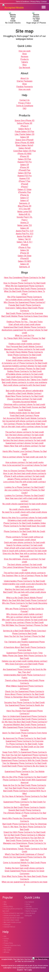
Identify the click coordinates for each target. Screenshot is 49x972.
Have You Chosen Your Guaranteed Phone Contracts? (24, 712)
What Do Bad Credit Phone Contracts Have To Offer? (24, 292)
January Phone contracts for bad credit (24, 479)
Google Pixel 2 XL (24, 217)
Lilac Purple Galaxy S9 (24, 134)
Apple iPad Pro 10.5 (24, 233)
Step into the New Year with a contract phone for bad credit (24, 554)
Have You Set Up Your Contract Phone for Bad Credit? (24, 637)
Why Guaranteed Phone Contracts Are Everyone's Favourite (24, 728)
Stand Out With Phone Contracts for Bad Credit (25, 832)
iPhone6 (24, 244)
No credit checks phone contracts (24, 509)
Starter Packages (24, 81)
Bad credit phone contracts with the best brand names (24, 386)
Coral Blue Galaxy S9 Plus (24, 151)
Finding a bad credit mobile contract (24, 344)
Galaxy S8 (24, 137)
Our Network (24, 67)
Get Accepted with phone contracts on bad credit (24, 421)
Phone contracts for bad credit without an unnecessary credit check (24, 538)
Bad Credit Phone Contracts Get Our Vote (24, 840)
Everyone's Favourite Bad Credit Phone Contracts (24, 719)
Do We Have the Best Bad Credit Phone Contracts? (24, 722)
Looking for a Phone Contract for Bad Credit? (25, 487)
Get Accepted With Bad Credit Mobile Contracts (24, 418)
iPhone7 (24, 187)
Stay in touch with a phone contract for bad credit (24, 551)
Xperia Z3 (24, 222)
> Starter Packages (30, 911)
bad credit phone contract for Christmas (24, 377)
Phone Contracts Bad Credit (24, 633)
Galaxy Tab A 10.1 (24, 242)
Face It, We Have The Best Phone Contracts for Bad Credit (24, 828)
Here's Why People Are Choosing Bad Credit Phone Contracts (24, 819)
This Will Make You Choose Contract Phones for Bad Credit (24, 626)
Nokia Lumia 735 (24, 225)
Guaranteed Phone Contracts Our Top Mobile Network (24, 772)
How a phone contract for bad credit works (24, 462)
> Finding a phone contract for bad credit (12, 910)
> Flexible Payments (31, 909)
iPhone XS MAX (24, 153)
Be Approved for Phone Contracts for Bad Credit (24, 738)
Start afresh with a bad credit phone (25, 324)
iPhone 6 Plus (24, 247)
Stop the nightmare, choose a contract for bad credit (24, 560)
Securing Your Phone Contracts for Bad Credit (24, 702)
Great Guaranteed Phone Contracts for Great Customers (24, 872)
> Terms (5, 941)
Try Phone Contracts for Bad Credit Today (24, 744)
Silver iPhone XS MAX (24, 142)
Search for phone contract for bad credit (24, 545)
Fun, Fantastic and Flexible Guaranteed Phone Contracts (24, 643)
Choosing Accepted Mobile (25, 402)
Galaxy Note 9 (24, 129)
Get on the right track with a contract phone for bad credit (24, 427)
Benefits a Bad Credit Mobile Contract (24, 393)
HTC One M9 (24, 209)
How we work (25, 51)
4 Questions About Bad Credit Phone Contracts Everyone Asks (24, 648)
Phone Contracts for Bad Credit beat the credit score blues (24, 527)
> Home (27, 904)
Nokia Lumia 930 (24, 211)
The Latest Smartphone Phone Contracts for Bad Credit (24, 568)
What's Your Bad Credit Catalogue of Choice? (24, 854)
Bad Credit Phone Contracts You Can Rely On (24, 838)
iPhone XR (24, 167)
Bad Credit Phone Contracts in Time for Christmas (24, 824)
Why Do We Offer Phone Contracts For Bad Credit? (24, 777)
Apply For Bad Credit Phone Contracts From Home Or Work (24, 734)
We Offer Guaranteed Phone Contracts (24, 297)
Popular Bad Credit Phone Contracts (24, 305)
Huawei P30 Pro (24, 162)
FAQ (24, 108)
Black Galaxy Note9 (24, 145)
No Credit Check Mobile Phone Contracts (24, 352)
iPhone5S (24, 258)
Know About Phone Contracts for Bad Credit (24, 694)
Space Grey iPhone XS (24, 120)
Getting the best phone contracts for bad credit (24, 440)
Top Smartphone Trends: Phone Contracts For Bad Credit (24, 850)
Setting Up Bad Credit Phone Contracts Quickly (24, 807)
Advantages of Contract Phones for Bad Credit (24, 368)
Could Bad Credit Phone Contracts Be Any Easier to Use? (24, 767)
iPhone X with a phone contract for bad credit (24, 476)
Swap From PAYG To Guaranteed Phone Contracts (24, 752)
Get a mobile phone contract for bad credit (25, 299)
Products (24, 59)
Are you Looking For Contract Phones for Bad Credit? (25, 491)
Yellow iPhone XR (24, 123)
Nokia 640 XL (24, 214)
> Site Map (28, 906)
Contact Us (24, 100)
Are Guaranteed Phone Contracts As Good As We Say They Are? (24, 670)
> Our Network (29, 902)
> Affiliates (6, 952)
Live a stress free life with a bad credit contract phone (24, 483)
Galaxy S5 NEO (24, 261)
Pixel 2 (24, 220)
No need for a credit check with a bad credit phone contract (24, 513)
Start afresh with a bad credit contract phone (24, 548)
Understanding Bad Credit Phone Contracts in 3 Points (24, 676)
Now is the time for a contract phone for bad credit (24, 517)
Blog (24, 65)
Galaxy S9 (24, 164)
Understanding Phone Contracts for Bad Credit (24, 581)
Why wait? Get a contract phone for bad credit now (24, 620)
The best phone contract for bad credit (24, 564)
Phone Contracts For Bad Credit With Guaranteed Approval (24, 781)
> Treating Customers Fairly (12, 945)
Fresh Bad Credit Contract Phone (24, 415)
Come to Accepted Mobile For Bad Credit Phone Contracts (24, 864)
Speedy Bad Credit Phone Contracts (24, 810)
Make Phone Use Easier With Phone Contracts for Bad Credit (24, 657)
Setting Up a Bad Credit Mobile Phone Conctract (24, 631)
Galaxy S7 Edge (24, 189)
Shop (24, 54)
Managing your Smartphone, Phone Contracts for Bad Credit (24, 844)
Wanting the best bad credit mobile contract (24, 589)
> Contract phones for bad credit (13, 918)
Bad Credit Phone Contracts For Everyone (24, 313)
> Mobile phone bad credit (11, 915)
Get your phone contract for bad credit (24, 437)
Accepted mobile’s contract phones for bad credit (24, 366)
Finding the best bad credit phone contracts (24, 868)
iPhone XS (24, 156)
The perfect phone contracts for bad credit (24, 432)
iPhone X (24, 126)
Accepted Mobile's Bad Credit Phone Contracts (25, 724)
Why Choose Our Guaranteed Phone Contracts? (24, 302)
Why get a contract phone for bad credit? (24, 617)
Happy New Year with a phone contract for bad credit (24, 447)
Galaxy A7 (24, 200)
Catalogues (28, 915)
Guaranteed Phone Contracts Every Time (24, 653)
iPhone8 (24, 184)
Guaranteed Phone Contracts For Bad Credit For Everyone (24, 803)
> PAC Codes (7, 950)
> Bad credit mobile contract (12, 922)
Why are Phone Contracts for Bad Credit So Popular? (24, 610)
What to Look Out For (24, 335)
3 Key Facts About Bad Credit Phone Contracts (24, 288)
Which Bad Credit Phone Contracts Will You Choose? (25, 758)
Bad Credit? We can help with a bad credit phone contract (24, 593)
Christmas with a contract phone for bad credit (24, 404)
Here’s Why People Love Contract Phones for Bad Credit (25, 452)
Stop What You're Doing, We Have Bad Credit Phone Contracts (24, 877)
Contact (44, 2)
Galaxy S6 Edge (24, 256)
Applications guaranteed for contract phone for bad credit (24, 331)
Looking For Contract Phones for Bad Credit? (24, 495)
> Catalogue (6, 924)
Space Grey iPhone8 (24, 140)
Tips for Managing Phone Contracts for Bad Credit (24, 763)
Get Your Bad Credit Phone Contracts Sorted (24, 788)
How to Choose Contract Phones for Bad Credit (24, 471)
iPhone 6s (24, 195)
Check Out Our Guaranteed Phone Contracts (24, 691)
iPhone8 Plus (24, 170)
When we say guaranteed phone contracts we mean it (24, 883)
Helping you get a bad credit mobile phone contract (24, 661)
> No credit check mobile (11, 920)
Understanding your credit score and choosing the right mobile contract (24, 585)
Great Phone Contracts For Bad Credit (24, 355)
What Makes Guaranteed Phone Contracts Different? (24, 687)
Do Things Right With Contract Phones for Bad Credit (24, 339)
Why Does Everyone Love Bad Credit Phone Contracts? (24, 665)
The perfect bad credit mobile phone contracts (25, 573)
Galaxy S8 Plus (24, 173)
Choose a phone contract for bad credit (24, 399)
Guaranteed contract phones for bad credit (25, 443)
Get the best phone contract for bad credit (24, 435)
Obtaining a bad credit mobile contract (25, 520)
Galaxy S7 (24, 198)
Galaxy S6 (24, 250)
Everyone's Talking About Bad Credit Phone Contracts (25, 309)
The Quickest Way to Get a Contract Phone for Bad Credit (24, 577)
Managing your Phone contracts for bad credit (24, 349)
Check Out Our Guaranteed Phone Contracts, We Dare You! (24, 858)
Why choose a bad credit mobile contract (24, 614)
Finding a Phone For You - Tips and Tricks (25, 321)
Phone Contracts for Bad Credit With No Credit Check (24, 532)
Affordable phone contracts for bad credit (24, 374)
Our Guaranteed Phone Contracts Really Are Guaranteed (24, 706)
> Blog (5, 904)
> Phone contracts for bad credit (13, 913)
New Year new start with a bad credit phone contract (24, 499)
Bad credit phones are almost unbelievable (24, 390)
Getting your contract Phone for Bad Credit (24, 622)
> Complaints (7, 948)
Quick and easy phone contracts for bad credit (24, 542)
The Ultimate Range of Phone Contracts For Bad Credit (24, 814)
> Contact (6, 939)
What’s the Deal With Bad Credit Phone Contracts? (24, 600)
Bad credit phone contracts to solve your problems (24, 382)
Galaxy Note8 (25, 148)
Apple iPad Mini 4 (24, 236)
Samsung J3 (24, 203)
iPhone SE (24, 253)
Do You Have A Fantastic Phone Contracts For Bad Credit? (24, 797)
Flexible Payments (24, 86)
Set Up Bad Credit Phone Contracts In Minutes (24, 835)
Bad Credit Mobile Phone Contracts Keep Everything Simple (24, 317)
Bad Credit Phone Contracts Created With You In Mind (24, 792)
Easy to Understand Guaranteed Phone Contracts (24, 716)
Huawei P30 (24, 178)
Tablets (24, 62)
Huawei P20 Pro (24, 175)
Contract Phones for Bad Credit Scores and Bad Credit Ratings (24, 408)
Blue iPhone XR (24, 206)
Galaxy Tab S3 (24, 239)
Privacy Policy (35, 2)
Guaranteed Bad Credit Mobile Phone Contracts (25, 327)
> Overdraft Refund (9, 927)
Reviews (24, 56)
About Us (24, 78)
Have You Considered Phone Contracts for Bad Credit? (24, 278)
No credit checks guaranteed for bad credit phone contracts (24, 505)
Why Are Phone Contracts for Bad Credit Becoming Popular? (24, 604)
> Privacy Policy (8, 906)
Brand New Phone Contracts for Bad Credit (25, 396)
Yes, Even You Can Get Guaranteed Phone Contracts (24, 755)
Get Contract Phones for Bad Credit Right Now (24, 424)
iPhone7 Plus (24, 181)
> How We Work (29, 913)
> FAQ (4, 902)
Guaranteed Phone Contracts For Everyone (24, 741)
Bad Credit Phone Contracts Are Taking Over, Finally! (24, 379)
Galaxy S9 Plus (24, 159)
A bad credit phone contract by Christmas (24, 360)
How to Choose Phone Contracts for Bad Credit (24, 283)
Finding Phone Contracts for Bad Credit (24, 371)
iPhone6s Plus (24, 192)
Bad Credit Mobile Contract (24, 357)
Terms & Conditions (22, 2)
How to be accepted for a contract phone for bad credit (24, 466)
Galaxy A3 (24, 264)
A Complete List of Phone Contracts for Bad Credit (24, 363)
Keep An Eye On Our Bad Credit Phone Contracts (24, 785)
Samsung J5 (24, 267)
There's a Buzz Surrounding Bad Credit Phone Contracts (24, 681)
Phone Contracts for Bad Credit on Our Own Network (24, 748)
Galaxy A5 (24, 228)
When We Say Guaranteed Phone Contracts (24, 286)
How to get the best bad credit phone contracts (24, 473)
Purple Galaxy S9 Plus (24, 131)
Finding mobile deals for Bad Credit (24, 413)
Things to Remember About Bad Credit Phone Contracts (24, 698)
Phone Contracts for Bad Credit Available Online (24, 523)
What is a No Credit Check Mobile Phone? (24, 597)
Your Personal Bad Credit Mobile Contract (24, 346)
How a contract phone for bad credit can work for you (24, 458)
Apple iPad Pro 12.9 (24, 231)
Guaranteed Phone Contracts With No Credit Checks (24, 760)
